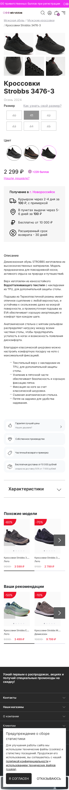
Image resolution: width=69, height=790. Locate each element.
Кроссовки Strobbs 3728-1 (49, 557)
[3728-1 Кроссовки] (47, 536)
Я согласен (19, 778)
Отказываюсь (49, 778)
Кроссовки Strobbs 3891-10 (19, 557)
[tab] (19, 643)
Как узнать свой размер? (42, 106)
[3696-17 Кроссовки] (47, 609)
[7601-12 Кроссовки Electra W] (17, 609)
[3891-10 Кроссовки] (17, 536)
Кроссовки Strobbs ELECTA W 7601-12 (25, 630)
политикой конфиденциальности (27, 761)
